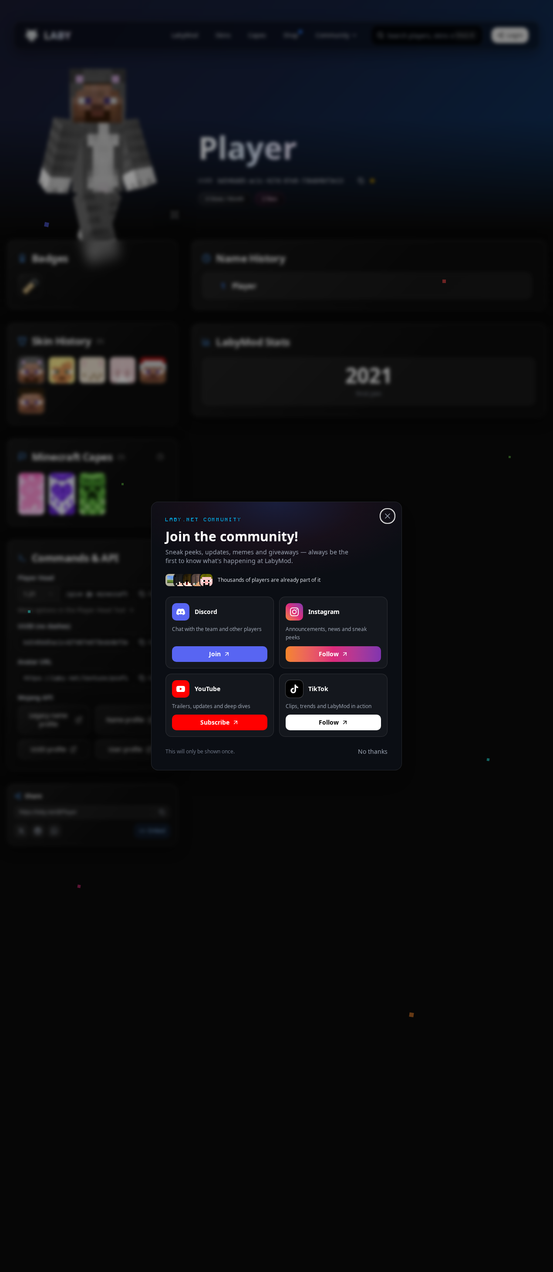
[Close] (388, 516)
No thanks (373, 751)
